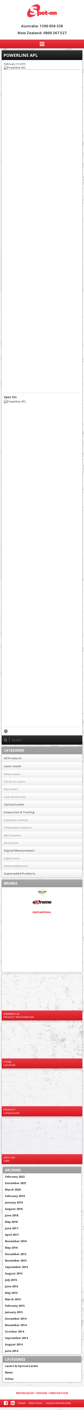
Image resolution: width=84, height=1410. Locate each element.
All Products (13, 758)
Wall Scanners (12, 835)
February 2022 (15, 1177)
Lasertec (42, 947)
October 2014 (14, 1331)
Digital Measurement (19, 850)
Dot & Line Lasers (14, 781)
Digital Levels (12, 858)
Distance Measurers (16, 865)
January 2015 (14, 1312)
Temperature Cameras (18, 827)
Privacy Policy (36, 1403)
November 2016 (15, 1241)
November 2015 (15, 1260)
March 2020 (13, 1189)
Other (9, 1379)
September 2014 (16, 1338)
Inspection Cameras (16, 820)
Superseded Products (19, 873)
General (42, 912)
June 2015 (11, 1286)
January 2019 (14, 1202)
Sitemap (22, 1403)
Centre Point (42, 892)
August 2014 (13, 1344)
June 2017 (11, 1228)
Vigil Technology (42, 967)
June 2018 (11, 1215)
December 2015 (15, 1254)
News (9, 1372)
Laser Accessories (15, 796)
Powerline (42, 957)
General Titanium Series (42, 924)
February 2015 (15, 1306)
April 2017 (12, 1235)
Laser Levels (12, 766)
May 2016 (11, 1248)
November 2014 (15, 1325)
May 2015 (11, 1293)
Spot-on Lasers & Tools (42, 10)
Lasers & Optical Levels (21, 1366)
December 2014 (15, 1319)
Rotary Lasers (12, 774)
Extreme (42, 902)
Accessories (11, 842)
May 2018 (11, 1222)
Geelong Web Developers (58, 1403)
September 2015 (16, 1267)
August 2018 (13, 1209)
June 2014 (11, 1351)
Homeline (42, 937)
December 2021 (15, 1183)
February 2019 (15, 1196)
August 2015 (13, 1273)
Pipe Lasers (11, 789)
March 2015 (13, 1299)
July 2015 (11, 1280)
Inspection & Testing (19, 812)
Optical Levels (14, 804)
